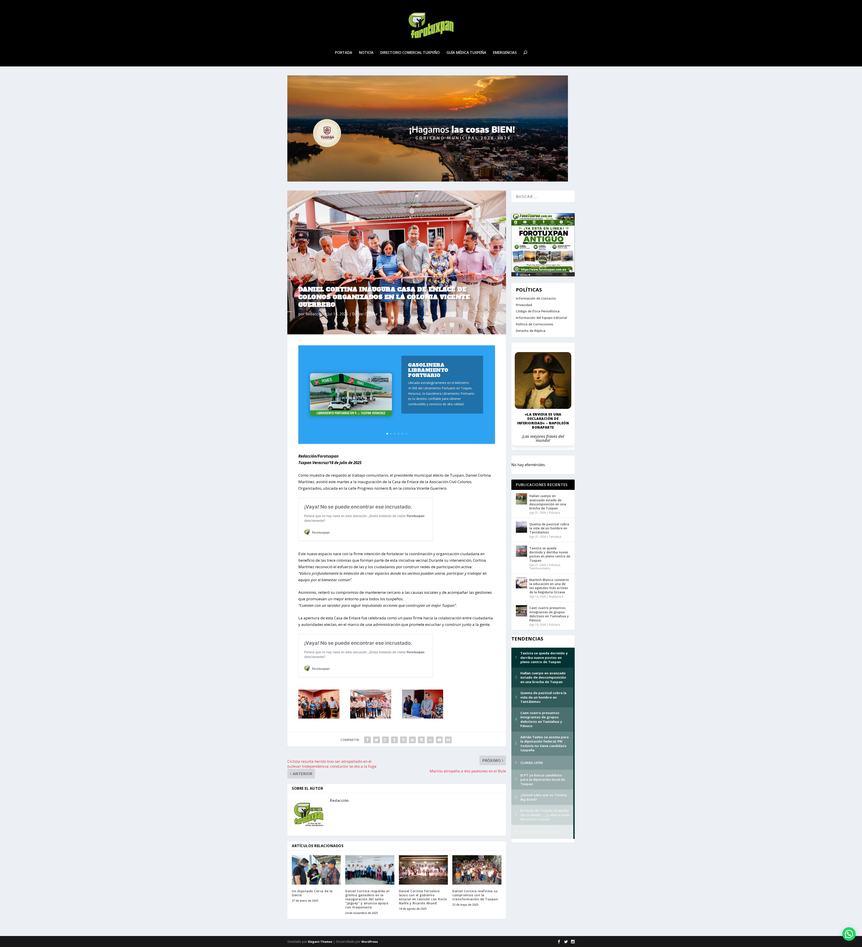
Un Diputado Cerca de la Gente (312, 893)
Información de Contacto (536, 298)
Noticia (366, 53)
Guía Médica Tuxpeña (466, 53)
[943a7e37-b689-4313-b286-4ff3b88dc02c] (318, 717)
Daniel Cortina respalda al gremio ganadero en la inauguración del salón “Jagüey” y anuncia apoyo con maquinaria (367, 899)
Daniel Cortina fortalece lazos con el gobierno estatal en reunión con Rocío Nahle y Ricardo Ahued (423, 897)
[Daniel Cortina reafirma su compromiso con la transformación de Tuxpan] (476, 870)
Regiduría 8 (556, 596)
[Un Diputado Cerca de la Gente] (316, 870)
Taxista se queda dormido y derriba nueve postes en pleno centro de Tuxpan (549, 554)
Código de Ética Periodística (538, 311)
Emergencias (505, 53)
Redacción (315, 313)
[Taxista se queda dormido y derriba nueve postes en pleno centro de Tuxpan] (521, 551)
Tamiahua (555, 537)
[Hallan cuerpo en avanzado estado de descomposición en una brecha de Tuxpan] (521, 498)
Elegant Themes (320, 942)
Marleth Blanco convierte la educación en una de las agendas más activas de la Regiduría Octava (549, 586)
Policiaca (554, 513)
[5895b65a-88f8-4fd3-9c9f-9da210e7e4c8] (422, 717)
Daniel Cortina (365, 313)
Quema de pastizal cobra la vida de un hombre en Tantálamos (549, 528)
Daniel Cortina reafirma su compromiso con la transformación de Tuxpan (475, 895)
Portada (343, 53)
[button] (849, 934)
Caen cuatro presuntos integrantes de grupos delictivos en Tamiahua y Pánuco (549, 614)
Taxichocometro (539, 568)
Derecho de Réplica (530, 331)
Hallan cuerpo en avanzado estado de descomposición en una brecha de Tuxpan (547, 502)
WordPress (369, 942)
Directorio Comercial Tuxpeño (410, 53)
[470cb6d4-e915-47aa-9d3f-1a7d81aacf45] (370, 717)
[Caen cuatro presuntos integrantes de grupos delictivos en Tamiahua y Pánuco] (521, 610)
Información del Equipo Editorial (541, 318)
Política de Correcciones (534, 324)
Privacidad (524, 305)
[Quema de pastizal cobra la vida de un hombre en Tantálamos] (521, 527)
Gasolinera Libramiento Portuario (428, 370)
